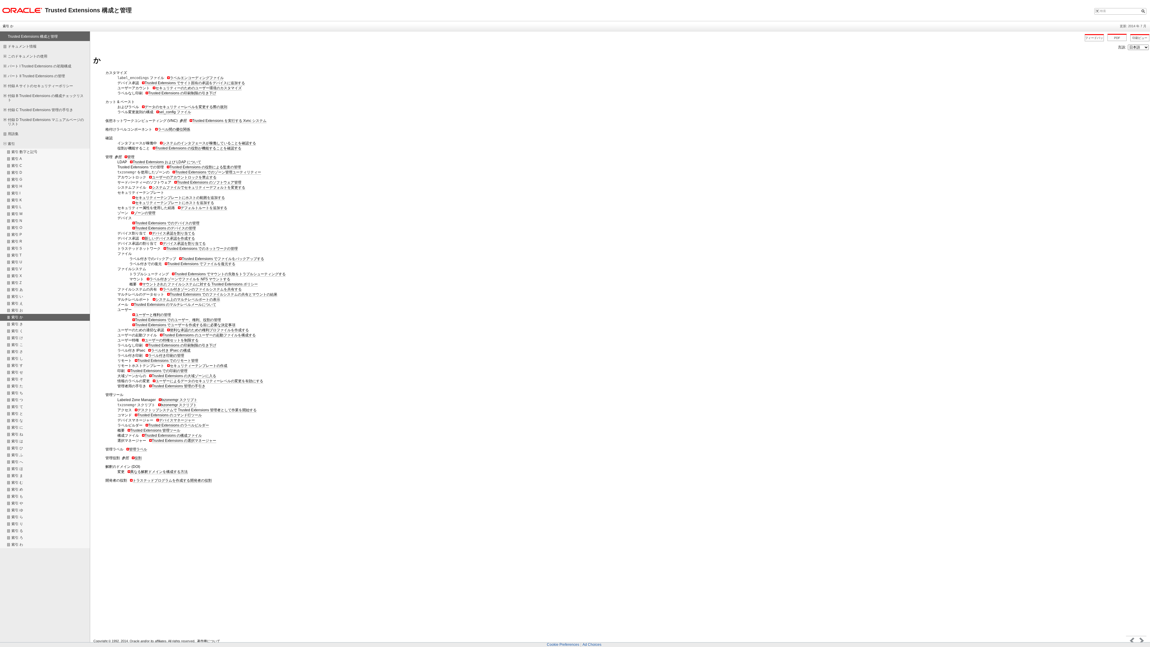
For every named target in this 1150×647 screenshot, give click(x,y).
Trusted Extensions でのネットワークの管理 (202, 249)
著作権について (208, 641)
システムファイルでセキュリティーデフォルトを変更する (198, 187)
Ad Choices (591, 645)
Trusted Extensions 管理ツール (155, 430)
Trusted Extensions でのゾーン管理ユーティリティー (218, 172)
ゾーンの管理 (144, 213)
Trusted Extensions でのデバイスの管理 (167, 223)
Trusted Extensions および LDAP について (167, 162)
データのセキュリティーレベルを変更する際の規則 (186, 107)
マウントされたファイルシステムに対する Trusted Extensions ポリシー (200, 284)
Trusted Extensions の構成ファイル (173, 435)
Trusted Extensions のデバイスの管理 (165, 228)
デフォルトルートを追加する (204, 208)
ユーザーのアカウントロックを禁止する (184, 177)
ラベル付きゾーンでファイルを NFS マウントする (189, 279)
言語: (1122, 47)
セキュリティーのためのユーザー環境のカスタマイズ (198, 88)
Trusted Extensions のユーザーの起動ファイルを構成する (209, 335)
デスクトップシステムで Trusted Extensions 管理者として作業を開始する (197, 410)
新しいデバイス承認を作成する (170, 238)
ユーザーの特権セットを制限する (172, 340)
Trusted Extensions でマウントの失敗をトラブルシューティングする (230, 274)
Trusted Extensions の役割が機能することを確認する (198, 148)
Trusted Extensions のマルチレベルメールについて (175, 305)
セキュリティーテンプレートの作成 (198, 366)
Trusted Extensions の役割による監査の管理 (205, 167)
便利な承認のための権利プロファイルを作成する (209, 330)
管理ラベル (138, 449)
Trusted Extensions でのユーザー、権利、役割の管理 (178, 320)
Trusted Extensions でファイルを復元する (201, 264)
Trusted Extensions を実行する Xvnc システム (229, 121)
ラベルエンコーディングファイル (197, 78)
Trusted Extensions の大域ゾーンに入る (184, 376)
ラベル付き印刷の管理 (166, 355)
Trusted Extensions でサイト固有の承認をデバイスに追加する (195, 83)
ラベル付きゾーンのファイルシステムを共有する (202, 289)
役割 (138, 458)
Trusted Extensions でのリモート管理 (167, 361)
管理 (130, 157)
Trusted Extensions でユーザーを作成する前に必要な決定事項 (185, 325)
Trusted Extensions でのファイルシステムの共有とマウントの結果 (223, 294)
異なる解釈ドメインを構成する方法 (159, 472)
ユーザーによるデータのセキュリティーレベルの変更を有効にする (209, 381)
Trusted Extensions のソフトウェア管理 (209, 182)
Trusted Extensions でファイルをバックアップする (223, 259)
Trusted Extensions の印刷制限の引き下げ (182, 93)
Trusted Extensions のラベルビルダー (178, 425)
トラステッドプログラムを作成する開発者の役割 (172, 480)
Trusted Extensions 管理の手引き (178, 386)
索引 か (8, 26)
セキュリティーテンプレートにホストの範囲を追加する (180, 198)
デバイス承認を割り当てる (173, 233)
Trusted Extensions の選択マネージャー (184, 441)
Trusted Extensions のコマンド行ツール (169, 415)
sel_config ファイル (175, 112)
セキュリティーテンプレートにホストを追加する (174, 203)
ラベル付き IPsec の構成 (170, 350)
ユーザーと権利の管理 (153, 315)
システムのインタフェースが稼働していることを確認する (209, 143)
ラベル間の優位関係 (174, 129)
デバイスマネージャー (177, 420)
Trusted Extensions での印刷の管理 (158, 371)
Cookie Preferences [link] (563, 645)
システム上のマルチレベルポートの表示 (187, 299)
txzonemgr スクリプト (179, 400)
